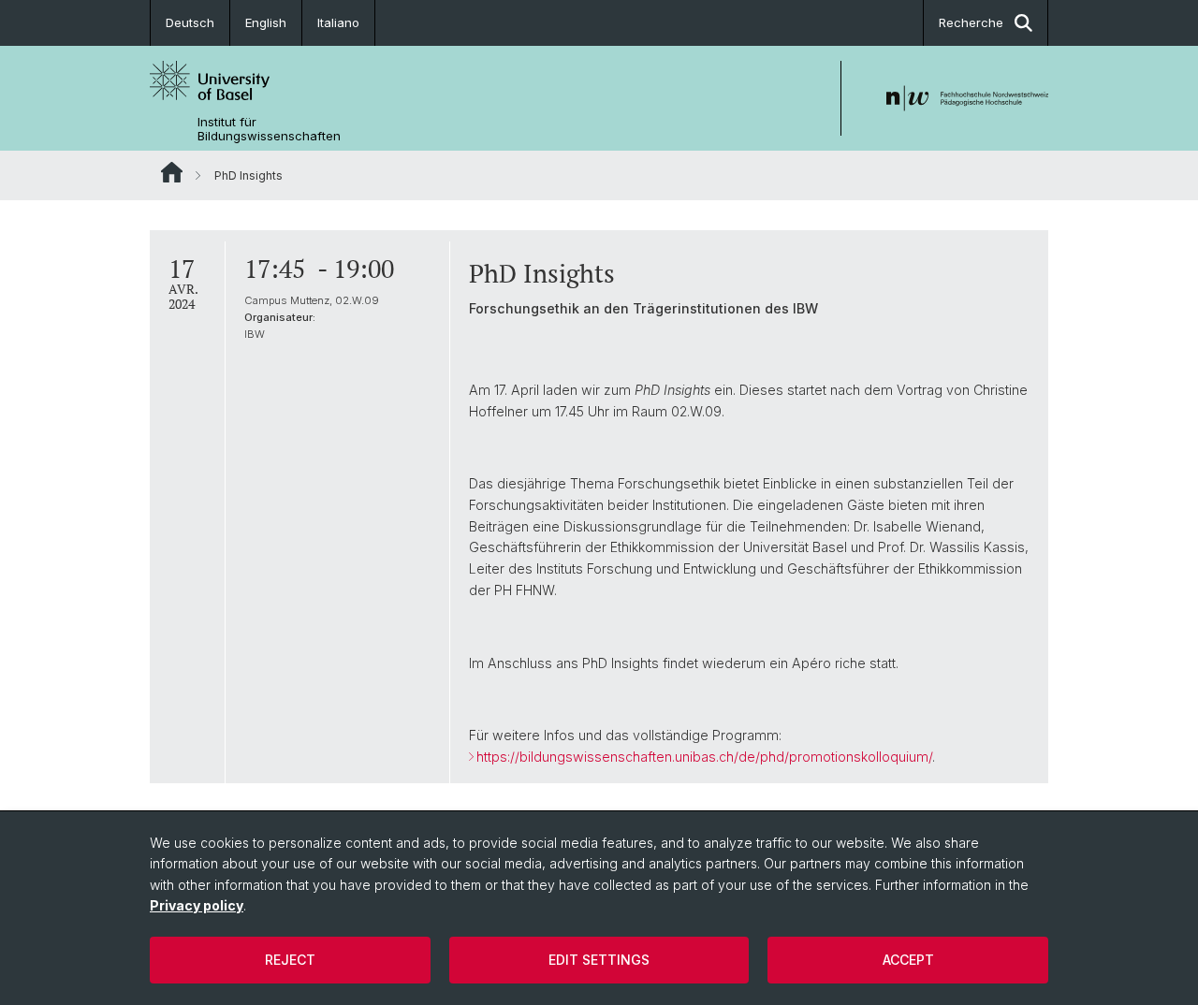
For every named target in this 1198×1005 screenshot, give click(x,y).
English (265, 22)
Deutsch (190, 22)
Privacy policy (196, 905)
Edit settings (599, 960)
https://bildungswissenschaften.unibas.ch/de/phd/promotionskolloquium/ (704, 757)
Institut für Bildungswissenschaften (269, 129)
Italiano (338, 22)
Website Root (172, 172)
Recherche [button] (971, 22)
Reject (290, 960)
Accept (908, 960)
